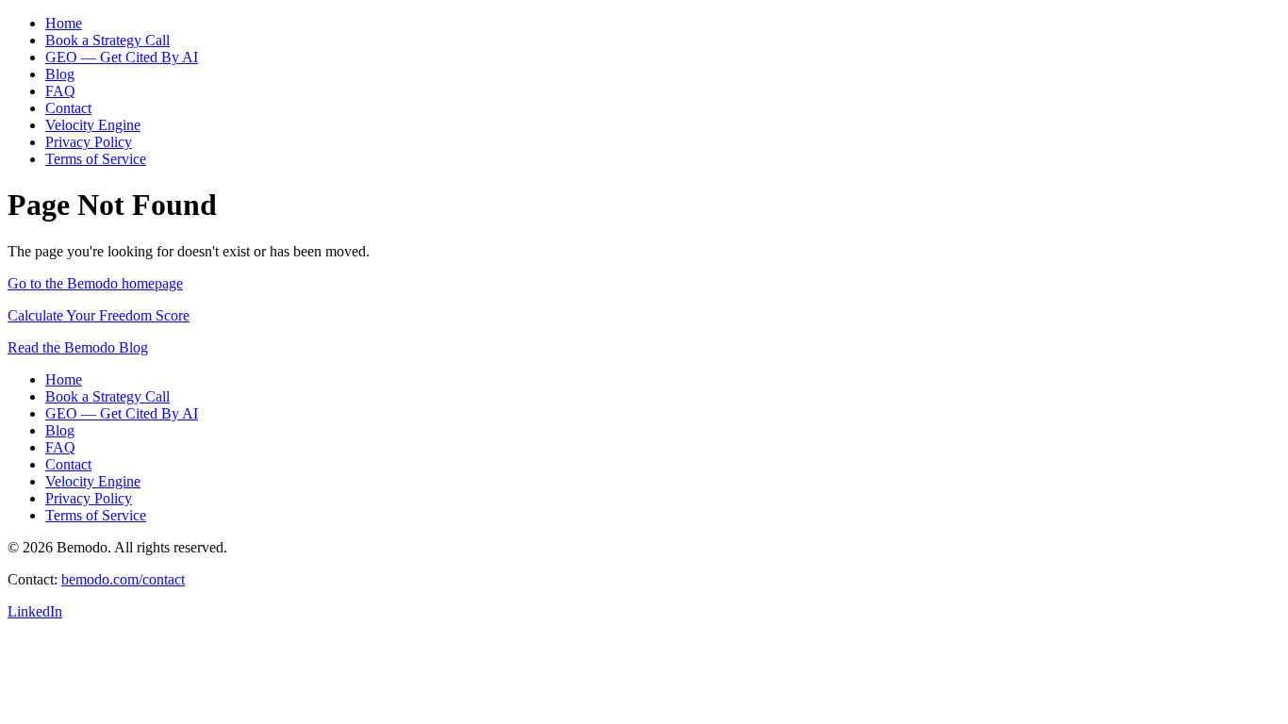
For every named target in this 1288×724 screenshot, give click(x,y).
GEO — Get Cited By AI (121, 57)
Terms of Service (95, 159)
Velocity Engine (92, 125)
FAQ (60, 91)
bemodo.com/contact (123, 579)
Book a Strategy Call (107, 40)
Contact (68, 108)
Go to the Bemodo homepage (95, 283)
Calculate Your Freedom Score (99, 315)
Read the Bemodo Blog (78, 347)
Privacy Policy (88, 142)
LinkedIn (35, 611)
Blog (59, 74)
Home (63, 23)
